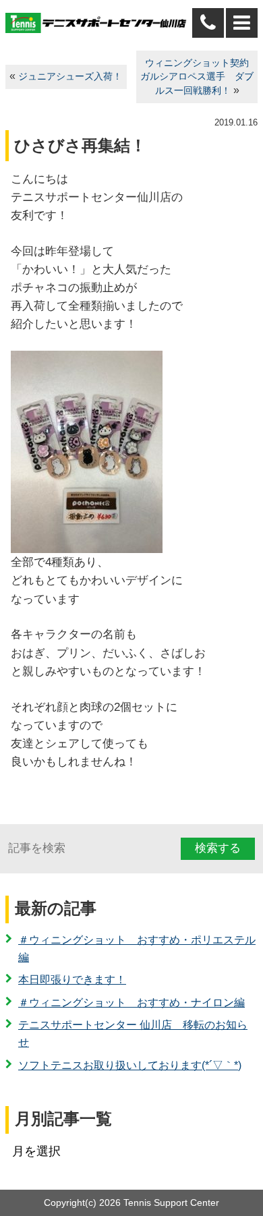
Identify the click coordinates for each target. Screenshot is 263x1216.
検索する (218, 848)
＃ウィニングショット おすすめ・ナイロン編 (131, 1002)
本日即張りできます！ (72, 979)
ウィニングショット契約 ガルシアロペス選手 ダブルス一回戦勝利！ (199, 77)
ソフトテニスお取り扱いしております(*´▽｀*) (129, 1065)
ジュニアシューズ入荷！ (70, 76)
